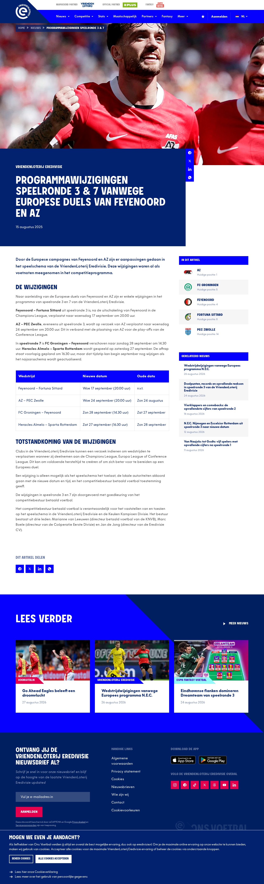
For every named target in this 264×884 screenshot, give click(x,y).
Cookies (117, 779)
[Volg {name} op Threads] (214, 785)
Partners (147, 16)
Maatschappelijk (125, 16)
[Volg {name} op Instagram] (175, 785)
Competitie (82, 16)
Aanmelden (29, 811)
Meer (181, 16)
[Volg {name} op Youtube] (224, 785)
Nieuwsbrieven (122, 787)
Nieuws (61, 16)
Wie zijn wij (120, 794)
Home (21, 28)
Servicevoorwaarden (26, 825)
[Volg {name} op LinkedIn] (234, 785)
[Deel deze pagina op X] (190, 161)
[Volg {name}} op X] (204, 785)
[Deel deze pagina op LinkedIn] (190, 169)
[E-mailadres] (53, 797)
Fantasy (167, 16)
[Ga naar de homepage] (23, 11)
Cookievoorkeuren (125, 810)
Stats (101, 16)
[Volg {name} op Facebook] (185, 785)
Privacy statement (125, 771)
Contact (117, 802)
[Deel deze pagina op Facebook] (190, 153)
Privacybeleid (79, 822)
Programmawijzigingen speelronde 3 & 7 (75, 28)
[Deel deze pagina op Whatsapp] (190, 177)
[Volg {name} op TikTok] (195, 785)
